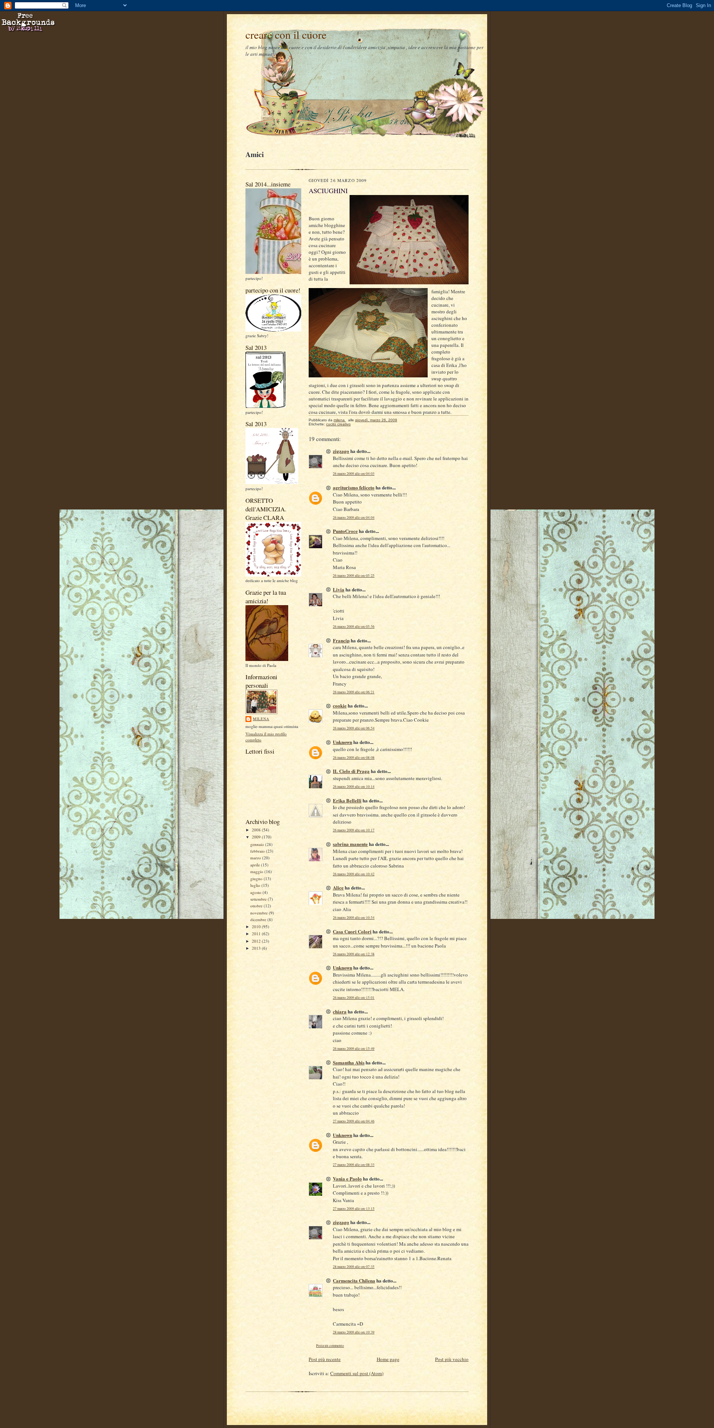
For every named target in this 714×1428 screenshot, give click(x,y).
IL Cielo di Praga (351, 770)
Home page (388, 1359)
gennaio (257, 844)
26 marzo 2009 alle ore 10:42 (353, 874)
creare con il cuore (286, 34)
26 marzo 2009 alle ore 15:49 (353, 1048)
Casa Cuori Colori (352, 931)
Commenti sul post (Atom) (356, 1373)
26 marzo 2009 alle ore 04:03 (353, 473)
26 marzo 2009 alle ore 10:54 (353, 917)
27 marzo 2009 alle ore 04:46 (353, 1121)
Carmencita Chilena (354, 1280)
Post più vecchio (452, 1359)
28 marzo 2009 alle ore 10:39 (353, 1332)
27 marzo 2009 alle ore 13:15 (353, 1208)
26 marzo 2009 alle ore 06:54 (353, 728)
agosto (256, 892)
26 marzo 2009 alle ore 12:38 (353, 954)
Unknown (342, 741)
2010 (257, 926)
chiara (340, 1011)
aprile (255, 865)
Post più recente (325, 1359)
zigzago (341, 450)
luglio (255, 885)
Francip (341, 640)
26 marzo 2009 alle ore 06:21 (353, 692)
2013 (257, 948)
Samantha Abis (348, 1062)
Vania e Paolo (347, 1178)
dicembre (258, 919)
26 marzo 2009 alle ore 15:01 (353, 997)
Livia (338, 589)
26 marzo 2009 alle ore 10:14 (353, 786)
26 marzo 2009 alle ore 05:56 (353, 626)
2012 (257, 941)
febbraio (258, 851)
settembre (259, 899)
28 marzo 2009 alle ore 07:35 (353, 1266)
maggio (257, 871)
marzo (256, 857)
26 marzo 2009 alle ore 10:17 (353, 830)
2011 (257, 933)
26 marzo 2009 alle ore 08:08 (353, 757)
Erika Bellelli (347, 800)
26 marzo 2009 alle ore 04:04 (353, 517)
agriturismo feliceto (353, 487)
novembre (259, 913)
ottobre (257, 905)
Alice (338, 887)
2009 (257, 837)
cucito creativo (338, 424)
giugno (257, 878)
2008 (257, 830)
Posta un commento (330, 1345)
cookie (340, 705)
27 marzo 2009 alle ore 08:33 (353, 1164)
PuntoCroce (345, 530)
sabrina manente (350, 843)
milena (261, 718)
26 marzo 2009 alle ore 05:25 (353, 575)
